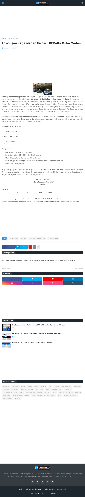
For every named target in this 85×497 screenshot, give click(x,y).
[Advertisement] (42, 23)
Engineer (30, 389)
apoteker (17, 398)
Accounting (6, 386)
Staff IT (53, 395)
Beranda (4, 38)
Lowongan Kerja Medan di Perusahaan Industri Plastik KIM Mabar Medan (37, 334)
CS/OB (36, 386)
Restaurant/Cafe (17, 395)
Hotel (41, 389)
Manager (39, 392)
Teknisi (66, 395)
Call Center (43, 386)
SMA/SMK (27, 395)
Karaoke (54, 389)
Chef (50, 386)
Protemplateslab (60, 489)
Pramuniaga (6, 395)
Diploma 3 (6, 389)
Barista (30, 386)
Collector (56, 386)
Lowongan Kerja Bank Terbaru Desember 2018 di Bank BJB (32, 342)
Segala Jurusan (41, 238)
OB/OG (54, 392)
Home (31, 493)
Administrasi (15, 386)
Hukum (48, 389)
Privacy (44, 493)
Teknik (59, 395)
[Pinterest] (30, 247)
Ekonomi (23, 389)
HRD (37, 389)
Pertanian (78, 392)
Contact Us (52, 493)
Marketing (32, 238)
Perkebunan (69, 392)
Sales (33, 395)
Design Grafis (77, 386)
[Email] (34, 247)
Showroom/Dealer (53, 238)
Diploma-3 (23, 238)
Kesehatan (68, 389)
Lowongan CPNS (30, 392)
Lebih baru (6, 268)
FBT (43, 489)
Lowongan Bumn (19, 392)
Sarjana (39, 395)
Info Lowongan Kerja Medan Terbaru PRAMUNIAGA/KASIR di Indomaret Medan (38, 325)
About (37, 493)
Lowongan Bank (7, 392)
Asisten (23, 386)
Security (46, 395)
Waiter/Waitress (7, 398)
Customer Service (13, 38)
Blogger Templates (32, 489)
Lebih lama (78, 268)
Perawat (61, 392)
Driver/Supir (14, 389)
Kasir (60, 389)
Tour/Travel (73, 395)
